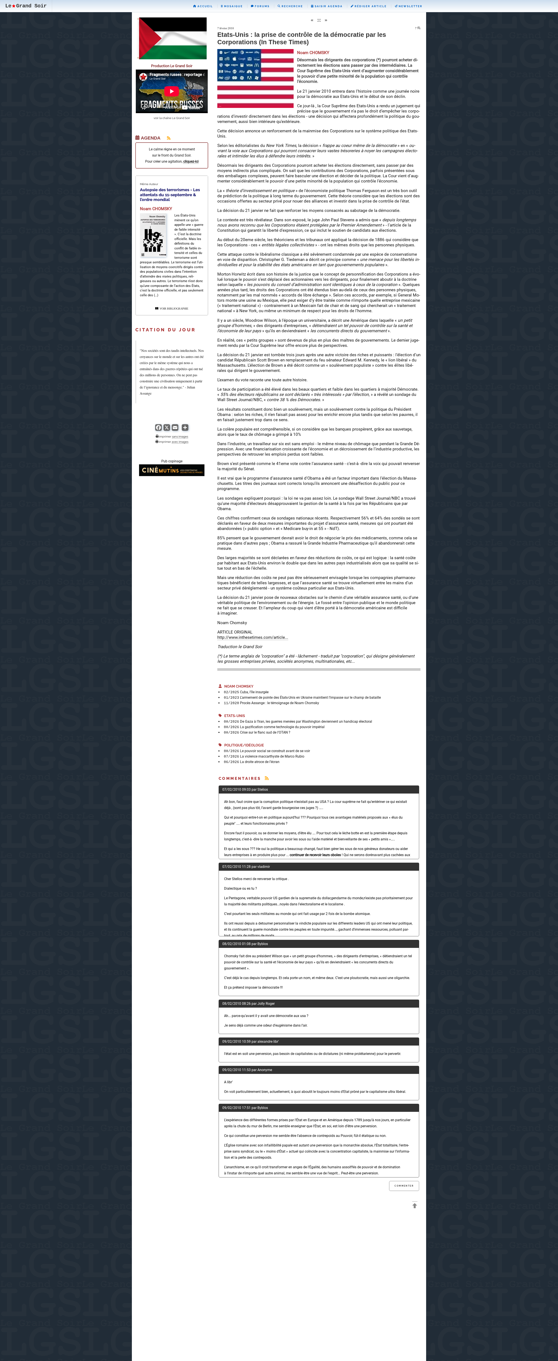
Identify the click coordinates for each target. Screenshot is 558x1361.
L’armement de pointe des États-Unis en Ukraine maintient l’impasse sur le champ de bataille (310, 697)
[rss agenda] (166, 138)
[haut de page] (414, 1206)
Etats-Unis (233, 716)
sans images (180, 436)
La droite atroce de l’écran (259, 762)
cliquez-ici (191, 161)
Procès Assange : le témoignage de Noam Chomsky (279, 703)
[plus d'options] (185, 430)
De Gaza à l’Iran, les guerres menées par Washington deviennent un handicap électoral (306, 721)
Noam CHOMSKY (237, 686)
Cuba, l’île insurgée (254, 692)
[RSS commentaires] (266, 778)
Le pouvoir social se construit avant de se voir (275, 751)
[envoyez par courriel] (175, 430)
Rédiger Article (370, 6)
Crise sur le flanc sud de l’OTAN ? (265, 732)
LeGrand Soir (26, 6)
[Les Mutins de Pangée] (171, 475)
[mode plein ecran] (319, 20)
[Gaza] (172, 58)
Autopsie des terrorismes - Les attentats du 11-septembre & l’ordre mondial (170, 194)
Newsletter (409, 6)
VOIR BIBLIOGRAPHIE (173, 308)
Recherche (291, 6)
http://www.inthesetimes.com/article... (252, 637)
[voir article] (153, 256)
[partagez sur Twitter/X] (166, 430)
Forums (261, 6)
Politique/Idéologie (243, 745)
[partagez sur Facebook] (158, 430)
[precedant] (311, 21)
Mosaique (233, 6)
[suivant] (326, 21)
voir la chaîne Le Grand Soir (172, 118)
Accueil (204, 6)
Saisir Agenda (328, 6)
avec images (180, 441)
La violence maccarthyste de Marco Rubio (272, 756)
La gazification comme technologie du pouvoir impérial (282, 727)
